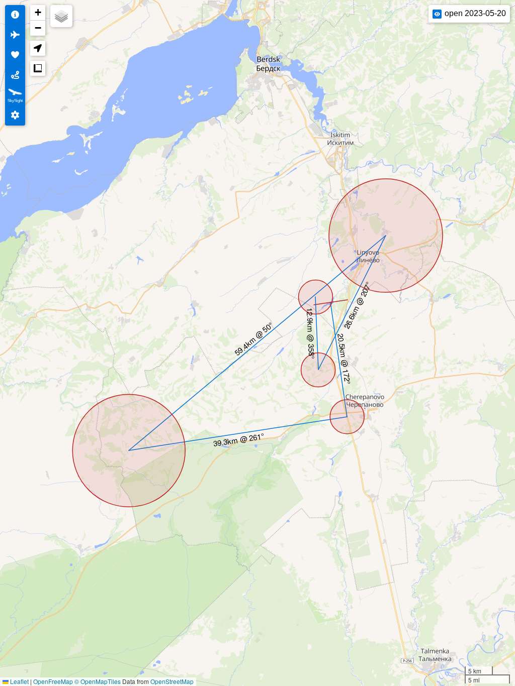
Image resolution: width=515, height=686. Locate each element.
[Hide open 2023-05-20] (437, 14)
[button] (37, 13)
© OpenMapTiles (97, 681)
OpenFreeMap (53, 681)
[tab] (15, 15)
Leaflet (19, 681)
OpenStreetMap (172, 681)
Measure (37, 68)
